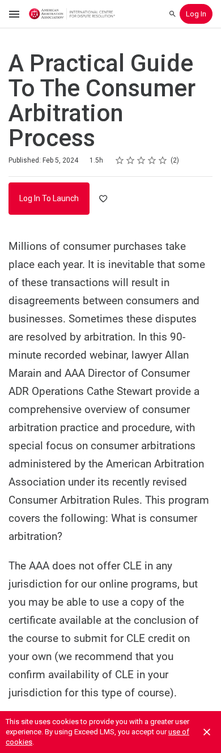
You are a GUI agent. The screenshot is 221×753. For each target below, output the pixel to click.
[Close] (206, 732)
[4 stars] (152, 160)
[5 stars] (163, 160)
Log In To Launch (49, 198)
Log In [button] (196, 14)
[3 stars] (141, 160)
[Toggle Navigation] (15, 14)
